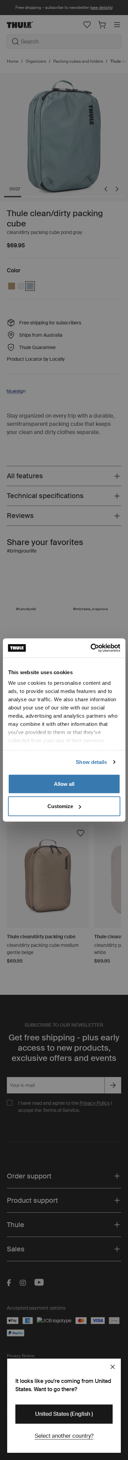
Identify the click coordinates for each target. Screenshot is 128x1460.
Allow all (64, 784)
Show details (91, 762)
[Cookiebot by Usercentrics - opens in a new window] (91, 648)
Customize (60, 806)
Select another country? (64, 1435)
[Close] (113, 1367)
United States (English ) (64, 1414)
